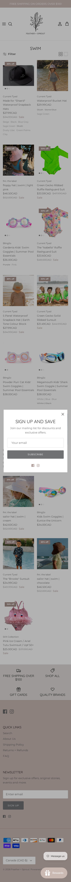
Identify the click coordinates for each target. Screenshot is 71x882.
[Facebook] (32, 465)
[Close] (63, 414)
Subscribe (35, 454)
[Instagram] (38, 465)
